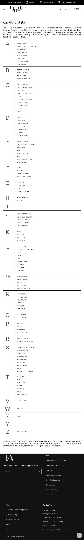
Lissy (19, 258)
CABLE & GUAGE (22, 85)
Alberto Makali (22, 61)
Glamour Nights (23, 186)
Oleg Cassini (22, 318)
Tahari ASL (21, 383)
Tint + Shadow (22, 395)
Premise (20, 327)
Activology (21, 64)
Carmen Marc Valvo (24, 88)
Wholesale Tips (12, 515)
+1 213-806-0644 (57, 521)
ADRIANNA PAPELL (23, 43)
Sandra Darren (23, 356)
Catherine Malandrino (25, 94)
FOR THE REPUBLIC (23, 174)
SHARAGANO (21, 359)
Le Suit (19, 252)
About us (49, 495)
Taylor (19, 386)
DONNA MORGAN (22, 129)
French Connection (24, 177)
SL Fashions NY (22, 365)
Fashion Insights (12, 519)
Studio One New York (25, 371)
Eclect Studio (22, 141)
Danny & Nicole (22, 120)
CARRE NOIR (21, 91)
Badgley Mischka (23, 79)
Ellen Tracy (21, 147)
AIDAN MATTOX (22, 52)
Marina (19, 282)
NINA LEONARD (22, 300)
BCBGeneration (23, 70)
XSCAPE (19, 416)
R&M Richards (22, 338)
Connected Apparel (24, 103)
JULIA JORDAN (22, 226)
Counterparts (22, 106)
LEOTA (19, 255)
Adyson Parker (22, 49)
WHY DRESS (21, 408)
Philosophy (21, 323)
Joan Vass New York (24, 214)
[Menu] (4, 9)
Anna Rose (21, 58)
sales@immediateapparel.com (58, 530)
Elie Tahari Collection (25, 144)
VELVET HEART (22, 401)
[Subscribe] (39, 471)
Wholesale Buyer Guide (55, 465)
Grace (19, 189)
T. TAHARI (20, 377)
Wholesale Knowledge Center (18, 510)
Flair (19, 168)
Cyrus (19, 112)
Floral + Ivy (21, 171)
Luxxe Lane (21, 264)
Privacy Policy (51, 490)
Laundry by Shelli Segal (26, 249)
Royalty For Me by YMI (25, 341)
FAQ (7, 529)
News (8, 524)
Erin (18, 156)
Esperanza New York (24, 159)
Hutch (19, 200)
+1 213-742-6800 (57, 517)
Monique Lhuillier (23, 288)
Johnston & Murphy (24, 220)
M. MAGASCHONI (23, 276)
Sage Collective (23, 350)
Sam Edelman (22, 353)
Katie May (20, 235)
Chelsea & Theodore (24, 100)
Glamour (20, 183)
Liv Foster (21, 270)
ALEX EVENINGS (22, 55)
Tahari (19, 380)
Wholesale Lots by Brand (56, 460)
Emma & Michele (23, 153)
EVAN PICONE (21, 162)
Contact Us (50, 485)
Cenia (19, 97)
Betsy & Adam (22, 76)
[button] (60, 9)
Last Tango (21, 246)
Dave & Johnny (22, 123)
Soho (19, 368)
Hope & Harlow (22, 197)
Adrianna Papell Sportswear (28, 46)
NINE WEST (20, 303)
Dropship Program (53, 480)
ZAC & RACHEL (22, 432)
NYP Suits (20, 306)
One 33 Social (22, 315)
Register (49, 470)
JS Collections (23, 223)
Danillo (20, 117)
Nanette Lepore (22, 294)
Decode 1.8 (21, 126)
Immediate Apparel (17, 536)
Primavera (21, 329)
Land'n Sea (21, 267)
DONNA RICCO (22, 132)
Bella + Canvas (23, 73)
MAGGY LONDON (22, 279)
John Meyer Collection (26, 217)
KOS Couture (22, 241)
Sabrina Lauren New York (26, 347)
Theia (19, 392)
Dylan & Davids (22, 135)
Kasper (19, 232)
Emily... (19, 150)
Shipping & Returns (53, 475)
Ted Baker (20, 389)
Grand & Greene (23, 192)
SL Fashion (21, 362)
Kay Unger (21, 238)
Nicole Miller (22, 297)
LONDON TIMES (22, 261)
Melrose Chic (22, 285)
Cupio (19, 109)
